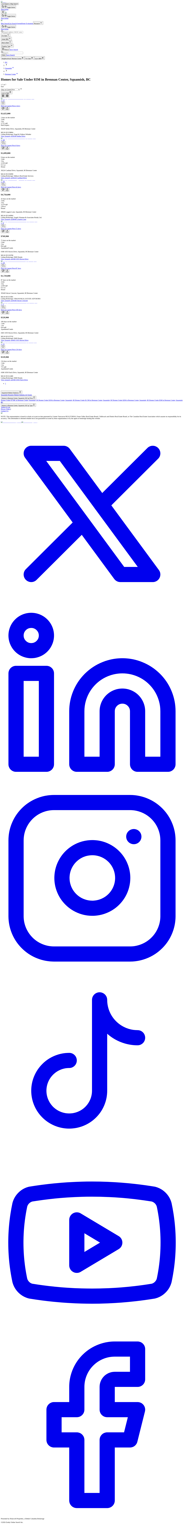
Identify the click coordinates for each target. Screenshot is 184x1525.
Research (37, 23)
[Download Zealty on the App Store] (11, 422)
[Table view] (7, 96)
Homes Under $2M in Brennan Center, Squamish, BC (131, 400)
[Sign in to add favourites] (3, 103)
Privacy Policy (6, 409)
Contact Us (4, 411)
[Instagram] (92, 968)
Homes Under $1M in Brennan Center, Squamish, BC (57, 400)
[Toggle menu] (3, 12)
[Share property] (7, 108)
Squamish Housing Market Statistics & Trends (16, 395)
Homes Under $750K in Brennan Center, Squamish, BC (20, 400)
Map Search (14, 4)
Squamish (8, 68)
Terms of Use (5, 407)
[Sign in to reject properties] (3, 108)
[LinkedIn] (92, 786)
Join (7, 9)
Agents (19, 23)
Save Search (14, 50)
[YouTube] (92, 1333)
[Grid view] (3, 96)
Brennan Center (10, 74)
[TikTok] (92, 1151)
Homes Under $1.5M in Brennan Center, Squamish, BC (94, 400)
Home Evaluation (27, 23)
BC (6, 62)
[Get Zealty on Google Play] (30, 422)
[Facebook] (92, 1515)
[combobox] (13, 32)
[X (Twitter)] (92, 604)
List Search (5, 4)
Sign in (3, 9)
